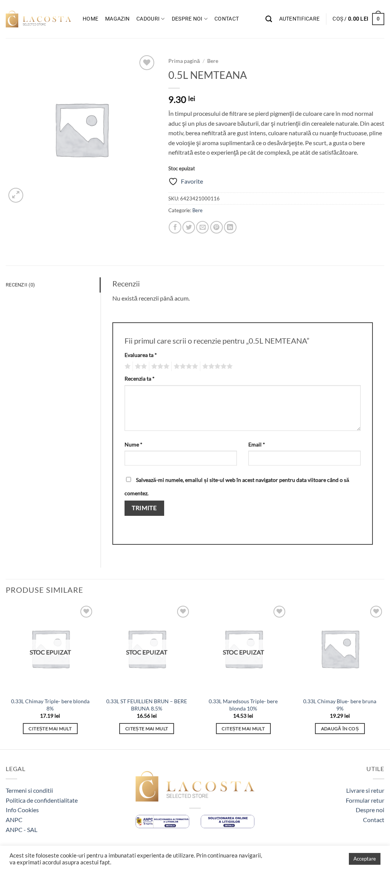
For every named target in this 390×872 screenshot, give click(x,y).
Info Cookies (22, 809)
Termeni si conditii (29, 790)
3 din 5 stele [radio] (159, 366)
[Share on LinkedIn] (230, 227)
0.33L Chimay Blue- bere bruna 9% (339, 705)
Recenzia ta (140, 378)
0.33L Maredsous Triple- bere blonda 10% (243, 705)
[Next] (384, 676)
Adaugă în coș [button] (340, 728)
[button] (299, 19)
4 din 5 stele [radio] (184, 366)
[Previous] (6, 676)
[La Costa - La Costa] (38, 19)
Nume (133, 444)
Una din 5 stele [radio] (127, 366)
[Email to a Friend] (202, 227)
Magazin (117, 19)
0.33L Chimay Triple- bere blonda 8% (50, 705)
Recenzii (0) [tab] (20, 285)
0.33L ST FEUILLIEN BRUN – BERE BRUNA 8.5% (146, 705)
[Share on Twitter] (188, 227)
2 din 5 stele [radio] (140, 366)
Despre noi (187, 19)
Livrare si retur (365, 790)
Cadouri (148, 19)
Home (90, 19)
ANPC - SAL (21, 829)
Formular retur (365, 800)
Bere (212, 61)
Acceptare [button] (364, 859)
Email (256, 444)
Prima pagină (184, 61)
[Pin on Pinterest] (216, 227)
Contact (226, 19)
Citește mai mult (50, 728)
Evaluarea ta (141, 355)
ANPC (14, 819)
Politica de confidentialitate (42, 800)
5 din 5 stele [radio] (216, 366)
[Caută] (268, 19)
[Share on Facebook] (175, 227)
